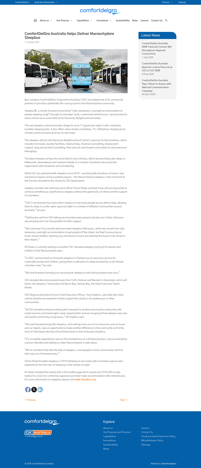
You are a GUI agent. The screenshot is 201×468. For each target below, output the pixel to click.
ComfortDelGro (22, 2)
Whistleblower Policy (152, 440)
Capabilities (83, 21)
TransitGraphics (168, 464)
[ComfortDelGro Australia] (100, 11)
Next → (124, 400)
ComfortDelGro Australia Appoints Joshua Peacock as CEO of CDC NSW (157, 67)
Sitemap (182, 2)
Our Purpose (62, 21)
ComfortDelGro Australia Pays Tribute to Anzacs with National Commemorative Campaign (156, 85)
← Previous (30, 400)
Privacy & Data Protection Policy (158, 436)
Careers (144, 21)
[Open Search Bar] (166, 20)
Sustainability (122, 21)
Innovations (102, 21)
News (135, 21)
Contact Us (156, 21)
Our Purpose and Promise (117, 432)
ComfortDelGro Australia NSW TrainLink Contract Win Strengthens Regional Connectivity (157, 48)
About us (44, 21)
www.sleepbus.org (85, 379)
